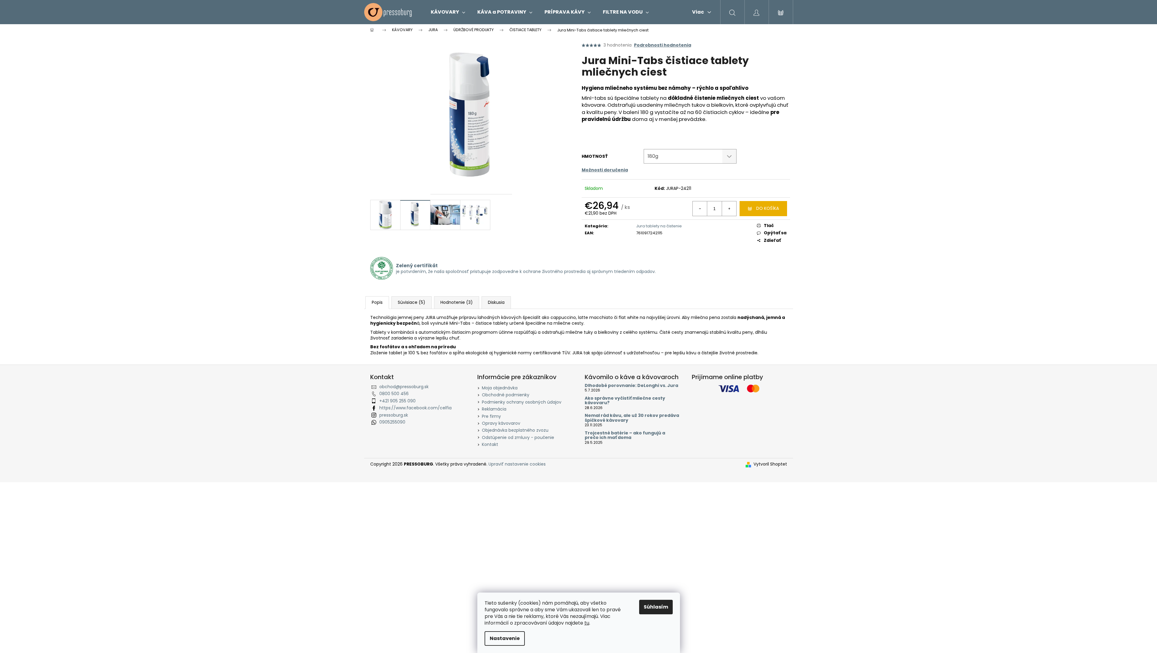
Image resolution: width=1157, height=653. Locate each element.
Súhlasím (656, 606)
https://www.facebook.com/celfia (415, 408)
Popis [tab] (377, 302)
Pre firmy (491, 416)
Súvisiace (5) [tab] (411, 302)
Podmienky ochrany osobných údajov (521, 402)
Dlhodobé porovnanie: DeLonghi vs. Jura (631, 385)
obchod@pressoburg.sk (404, 387)
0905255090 (392, 422)
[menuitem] (448, 12)
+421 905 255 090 (397, 401)
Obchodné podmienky (505, 395)
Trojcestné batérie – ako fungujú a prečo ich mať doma (625, 435)
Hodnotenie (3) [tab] (456, 302)
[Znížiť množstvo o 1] (700, 208)
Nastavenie (505, 638)
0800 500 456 (394, 394)
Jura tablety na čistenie (659, 226)
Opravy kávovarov (501, 423)
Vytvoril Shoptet (770, 464)
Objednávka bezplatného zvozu (515, 430)
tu (586, 622)
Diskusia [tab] (496, 302)
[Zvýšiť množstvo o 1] (729, 208)
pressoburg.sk (393, 415)
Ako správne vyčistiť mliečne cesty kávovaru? (625, 400)
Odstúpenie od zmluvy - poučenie (518, 437)
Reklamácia (494, 409)
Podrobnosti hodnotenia (662, 45)
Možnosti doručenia (605, 170)
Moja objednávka (500, 388)
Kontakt (490, 444)
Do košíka (767, 208)
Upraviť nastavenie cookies (517, 464)
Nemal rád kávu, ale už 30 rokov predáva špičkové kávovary (632, 418)
